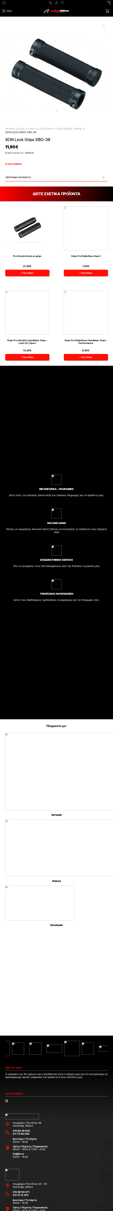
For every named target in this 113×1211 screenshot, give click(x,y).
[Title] (50, 2)
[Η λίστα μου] (62, 2)
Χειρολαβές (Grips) (69, 128)
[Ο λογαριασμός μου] (56, 2)
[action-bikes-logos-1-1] (56, 11)
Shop (31, 128)
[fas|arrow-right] (56, 503)
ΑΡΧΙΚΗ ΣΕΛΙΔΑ (14, 128)
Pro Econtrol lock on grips (27, 256)
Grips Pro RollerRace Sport (86, 256)
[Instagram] (6, 1100)
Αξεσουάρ (46, 128)
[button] (109, 3)
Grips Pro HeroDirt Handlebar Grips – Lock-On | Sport (27, 341)
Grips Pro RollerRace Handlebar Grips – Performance (85, 341)
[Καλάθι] (107, 10)
